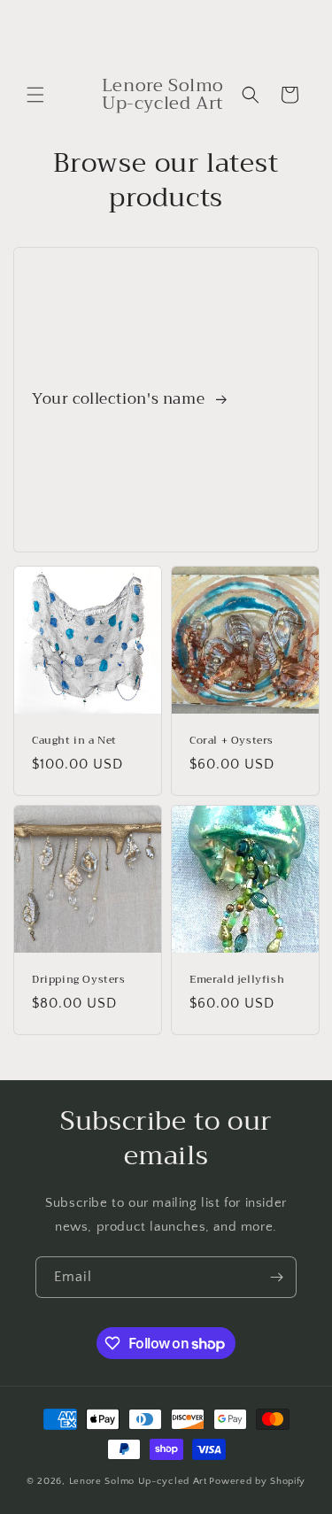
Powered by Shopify (257, 1481)
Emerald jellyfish (236, 980)
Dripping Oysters (79, 980)
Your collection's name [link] (120, 399)
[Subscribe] (276, 1277)
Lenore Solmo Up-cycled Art (138, 1481)
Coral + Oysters (231, 741)
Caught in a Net (74, 741)
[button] (35, 94)
